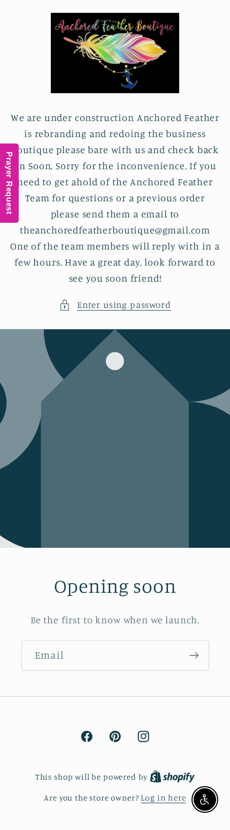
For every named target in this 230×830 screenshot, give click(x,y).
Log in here (163, 798)
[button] (115, 305)
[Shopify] (172, 777)
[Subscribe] (194, 655)
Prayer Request (9, 183)
